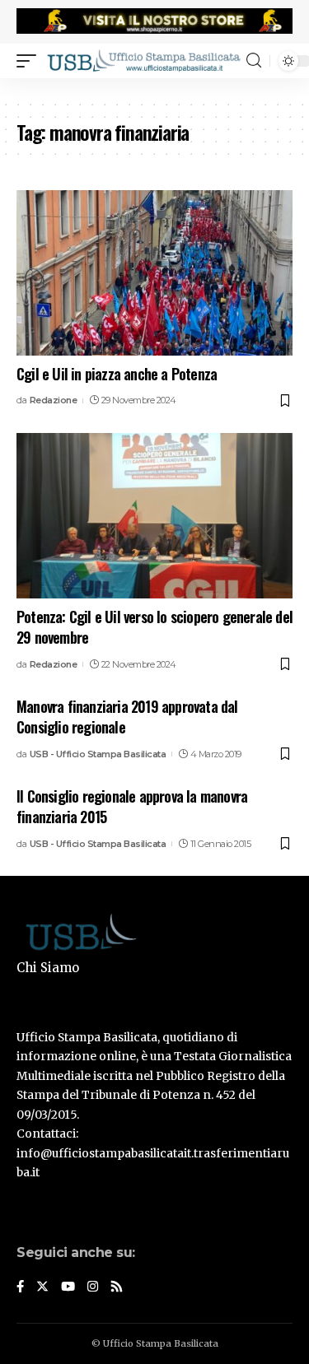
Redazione (53, 400)
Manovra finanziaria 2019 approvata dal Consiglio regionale (127, 717)
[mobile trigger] (30, 60)
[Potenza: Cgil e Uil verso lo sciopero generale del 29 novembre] (154, 515)
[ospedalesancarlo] (154, 89)
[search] (253, 60)
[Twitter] (42, 1287)
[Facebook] (20, 1287)
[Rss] (116, 1287)
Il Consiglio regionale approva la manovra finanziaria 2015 (131, 806)
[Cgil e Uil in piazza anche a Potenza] (154, 273)
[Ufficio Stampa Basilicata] (143, 60)
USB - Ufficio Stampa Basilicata (98, 754)
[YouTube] (68, 1287)
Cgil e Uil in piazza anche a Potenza (116, 373)
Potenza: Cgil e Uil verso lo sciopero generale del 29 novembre (154, 627)
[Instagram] (92, 1287)
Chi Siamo (47, 967)
